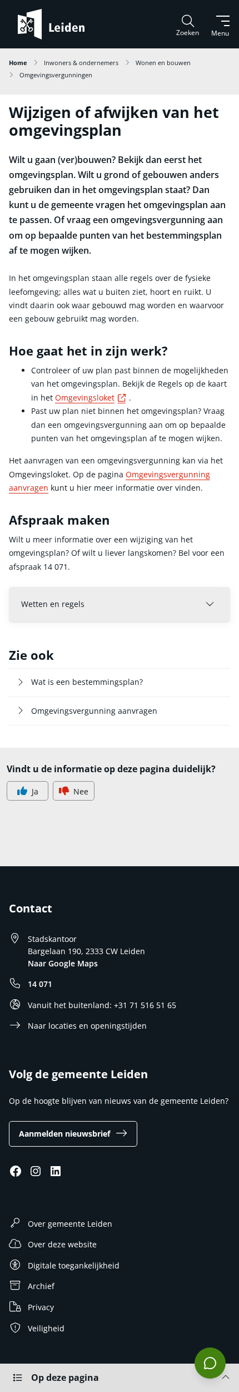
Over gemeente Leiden (70, 1223)
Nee (80, 791)
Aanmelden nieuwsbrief (64, 1133)
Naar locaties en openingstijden (87, 1025)
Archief (41, 1286)
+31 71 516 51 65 (145, 1005)
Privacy (41, 1307)
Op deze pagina (65, 1377)
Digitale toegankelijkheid (74, 1265)
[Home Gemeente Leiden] (55, 24)
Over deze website (62, 1244)
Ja (35, 791)
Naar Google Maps (63, 963)
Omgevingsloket (92, 397)
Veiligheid (46, 1328)
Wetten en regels (52, 604)
